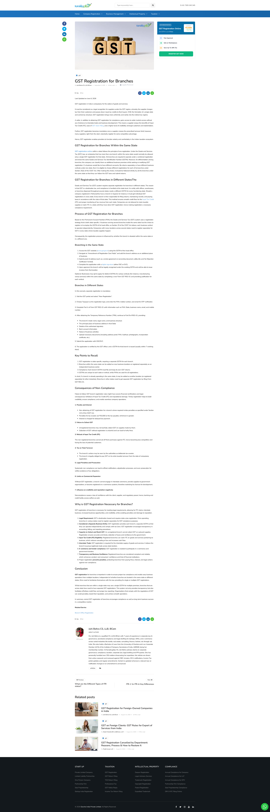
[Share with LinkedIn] (148, 93)
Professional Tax (111, 784)
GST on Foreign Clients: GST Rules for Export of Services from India (126, 727)
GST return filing (98, 126)
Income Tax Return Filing (113, 791)
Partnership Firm (81, 784)
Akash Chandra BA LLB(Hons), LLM (113, 732)
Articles (92, 668)
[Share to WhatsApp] (152, 93)
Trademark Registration (143, 780)
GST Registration (111, 772)
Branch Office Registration (84, 613)
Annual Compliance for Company (176, 772)
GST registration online (83, 151)
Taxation (154, 14)
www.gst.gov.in (102, 251)
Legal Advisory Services (143, 776)
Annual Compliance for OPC (175, 780)
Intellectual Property (137, 14)
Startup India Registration (84, 791)
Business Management (115, 14)
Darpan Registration (142, 772)
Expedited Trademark (142, 791)
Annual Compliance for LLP (174, 776)
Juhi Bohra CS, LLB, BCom (84, 85)
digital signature (107, 264)
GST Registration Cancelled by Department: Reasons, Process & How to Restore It (124, 744)
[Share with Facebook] (140, 93)
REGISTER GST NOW (176, 54)
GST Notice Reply (111, 788)
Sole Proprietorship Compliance (176, 788)
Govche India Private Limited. (91, 807)
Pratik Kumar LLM (108, 749)
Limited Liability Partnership (84, 776)
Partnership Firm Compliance (175, 784)
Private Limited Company (84, 772)
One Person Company (82, 780)
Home (77, 14)
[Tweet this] (144, 93)
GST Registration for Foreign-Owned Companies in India (127, 710)
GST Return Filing (111, 776)
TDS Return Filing (111, 780)
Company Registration (91, 14)
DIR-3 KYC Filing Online (173, 791)
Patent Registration (142, 788)
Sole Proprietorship (81, 788)
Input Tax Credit (148, 199)
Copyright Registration (143, 784)
